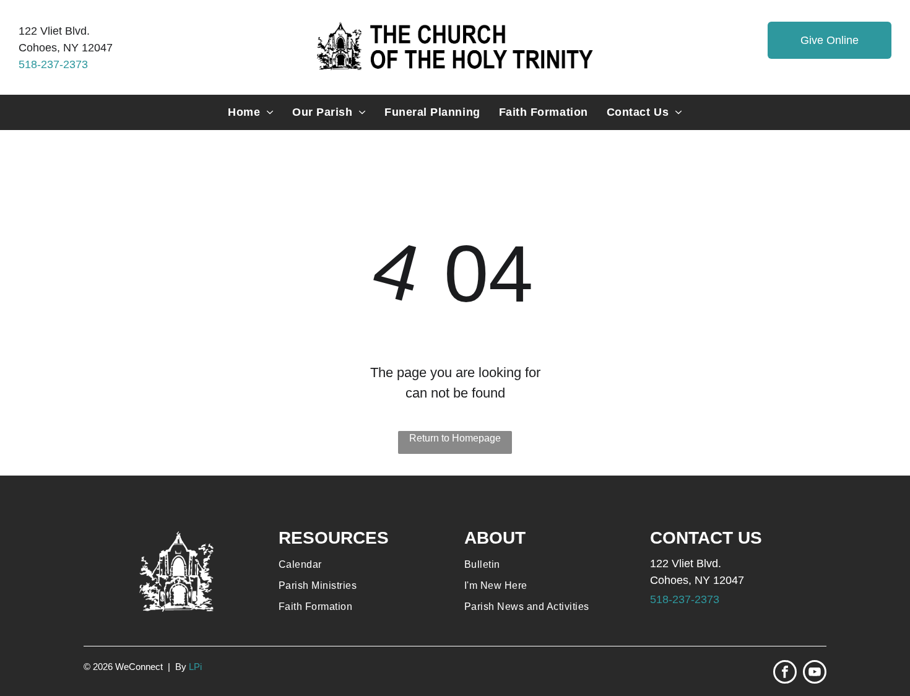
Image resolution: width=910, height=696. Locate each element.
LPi (195, 666)
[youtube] (814, 673)
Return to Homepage (455, 438)
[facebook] (785, 673)
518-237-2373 (53, 64)
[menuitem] (251, 112)
